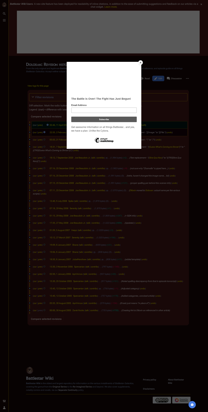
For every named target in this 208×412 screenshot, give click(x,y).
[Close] (140, 62)
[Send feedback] (192, 404)
